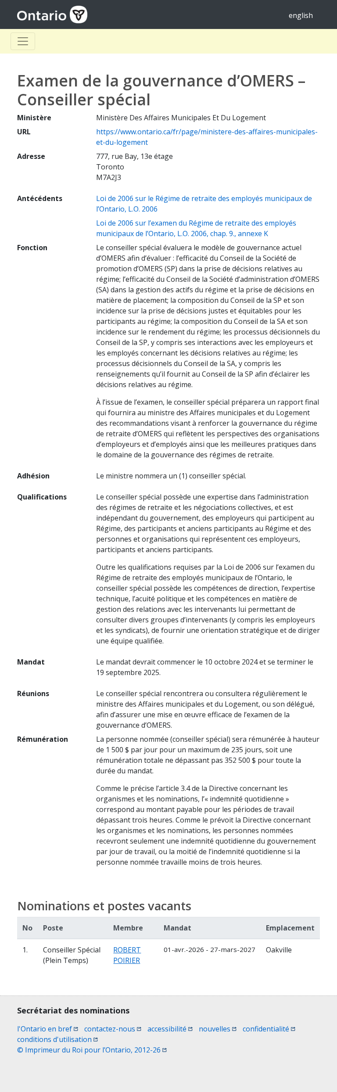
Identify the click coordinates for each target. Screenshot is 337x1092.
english (301, 15)
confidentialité (269, 1029)
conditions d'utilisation (57, 1039)
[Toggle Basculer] (23, 41)
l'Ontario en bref (47, 1029)
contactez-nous (112, 1029)
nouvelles (218, 1029)
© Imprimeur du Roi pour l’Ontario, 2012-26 (92, 1050)
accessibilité (170, 1029)
